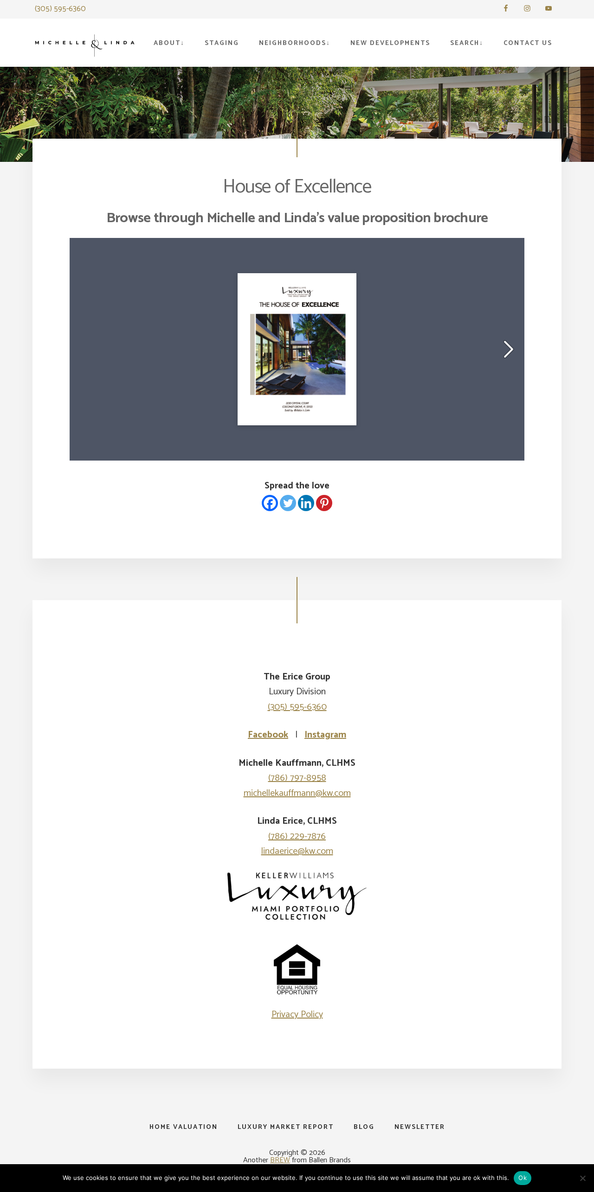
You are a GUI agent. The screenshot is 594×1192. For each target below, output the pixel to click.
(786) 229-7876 (297, 836)
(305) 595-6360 (60, 8)
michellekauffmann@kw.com (297, 793)
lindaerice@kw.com (297, 851)
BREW (280, 1160)
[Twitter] (288, 503)
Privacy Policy (297, 1014)
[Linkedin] (306, 503)
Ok (522, 1177)
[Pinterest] (324, 503)
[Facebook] (270, 503)
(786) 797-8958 (297, 778)
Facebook (268, 735)
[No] (582, 1178)
